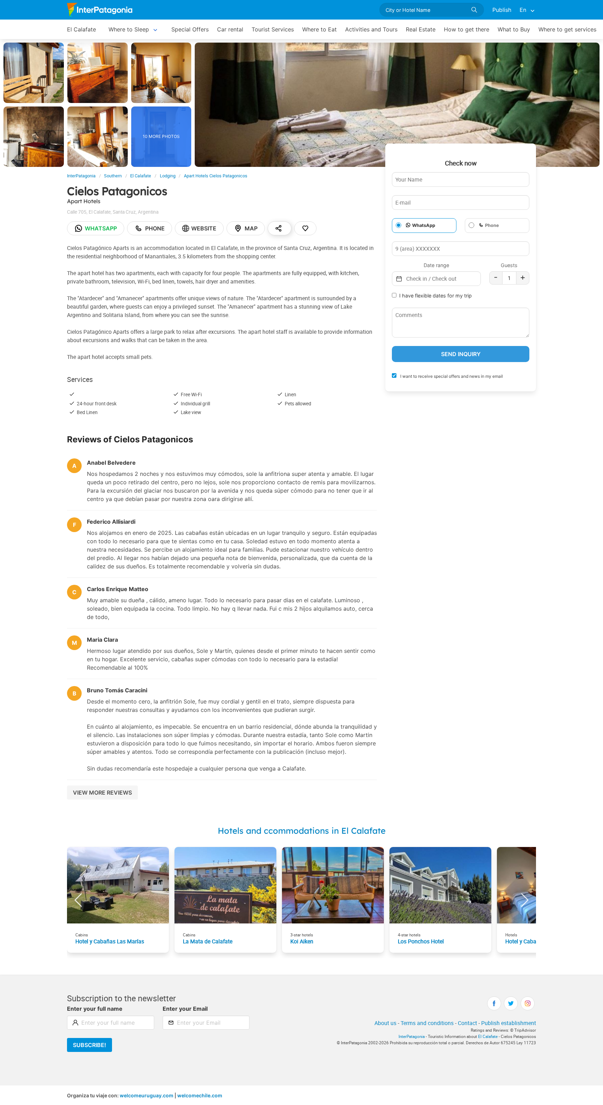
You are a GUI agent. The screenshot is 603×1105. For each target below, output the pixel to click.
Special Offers (190, 29)
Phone (155, 228)
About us (385, 1023)
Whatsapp (101, 228)
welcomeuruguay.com (146, 1095)
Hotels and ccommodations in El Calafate (302, 830)
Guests (509, 265)
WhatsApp (423, 225)
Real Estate (421, 29)
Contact (467, 1023)
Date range (436, 265)
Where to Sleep (129, 29)
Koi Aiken (301, 941)
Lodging (168, 176)
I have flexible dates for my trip (435, 296)
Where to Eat (319, 29)
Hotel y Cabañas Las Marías (109, 941)
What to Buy (514, 29)
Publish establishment (508, 1023)
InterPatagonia (81, 176)
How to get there (466, 29)
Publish (501, 9)
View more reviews (102, 792)
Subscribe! (89, 1044)
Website (203, 228)
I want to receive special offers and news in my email (451, 376)
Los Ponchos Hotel (421, 941)
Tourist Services (273, 29)
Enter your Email (185, 1008)
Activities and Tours (371, 29)
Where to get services (567, 29)
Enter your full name (94, 1008)
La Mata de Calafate (207, 941)
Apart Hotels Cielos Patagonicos (215, 176)
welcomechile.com (199, 1095)
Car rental (230, 29)
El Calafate (81, 29)
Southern (113, 176)
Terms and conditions (427, 1023)
